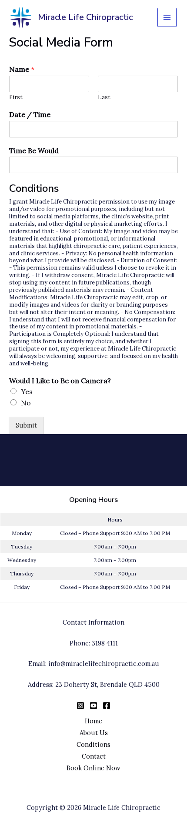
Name (21, 69)
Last (104, 97)
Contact (94, 756)
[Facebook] (106, 705)
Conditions (93, 744)
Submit (26, 425)
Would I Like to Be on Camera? (60, 380)
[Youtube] (93, 705)
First (16, 97)
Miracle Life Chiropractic (85, 17)
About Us (94, 733)
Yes (27, 391)
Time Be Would (34, 150)
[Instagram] (80, 705)
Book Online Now (93, 768)
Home (93, 721)
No (26, 402)
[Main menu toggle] (167, 17)
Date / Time (29, 114)
